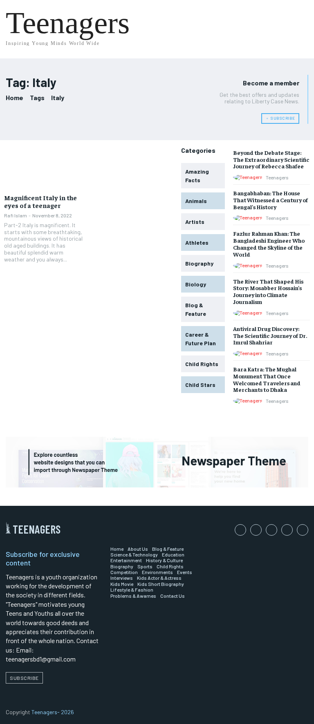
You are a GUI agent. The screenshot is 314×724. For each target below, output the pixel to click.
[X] (302, 530)
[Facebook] (240, 530)
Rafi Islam (15, 215)
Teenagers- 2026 (52, 711)
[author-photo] (249, 177)
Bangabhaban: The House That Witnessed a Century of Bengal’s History (270, 199)
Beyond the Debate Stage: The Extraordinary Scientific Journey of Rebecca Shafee (271, 159)
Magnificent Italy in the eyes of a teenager (40, 201)
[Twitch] (287, 530)
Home (14, 97)
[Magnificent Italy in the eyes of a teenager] (44, 168)
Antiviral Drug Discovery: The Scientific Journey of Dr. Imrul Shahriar (270, 335)
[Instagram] (256, 530)
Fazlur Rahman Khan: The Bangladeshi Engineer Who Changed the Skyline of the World (269, 243)
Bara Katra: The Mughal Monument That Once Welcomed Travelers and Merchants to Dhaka (267, 379)
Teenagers (277, 177)
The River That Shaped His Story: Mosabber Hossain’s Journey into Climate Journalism (268, 291)
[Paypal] (271, 530)
